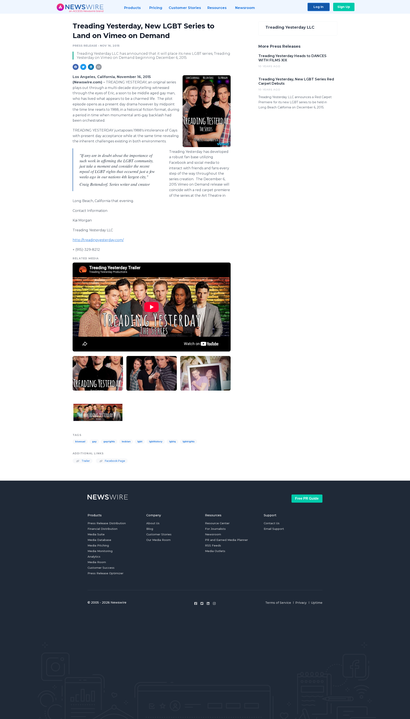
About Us (153, 523)
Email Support (274, 528)
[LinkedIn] (208, 603)
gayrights (109, 441)
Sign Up (343, 7)
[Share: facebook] (75, 67)
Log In (318, 7)
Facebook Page (114, 460)
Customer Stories (158, 534)
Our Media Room (158, 540)
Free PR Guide (307, 498)
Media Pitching (98, 545)
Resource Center (217, 523)
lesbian (126, 441)
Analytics (94, 556)
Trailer (85, 460)
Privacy (301, 603)
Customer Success (101, 567)
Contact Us (272, 523)
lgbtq (172, 441)
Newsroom (213, 534)
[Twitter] (202, 603)
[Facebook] (195, 603)
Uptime (316, 603)
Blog (149, 528)
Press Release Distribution (107, 523)
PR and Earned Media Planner (226, 540)
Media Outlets (215, 551)
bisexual (80, 441)
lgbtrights (189, 441)
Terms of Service (278, 603)
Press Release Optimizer (105, 573)
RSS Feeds (213, 545)
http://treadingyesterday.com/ (98, 240)
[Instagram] (214, 603)
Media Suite (96, 534)
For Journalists (215, 528)
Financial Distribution (102, 528)
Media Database (99, 540)
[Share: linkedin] (91, 67)
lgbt (139, 441)
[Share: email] (98, 67)
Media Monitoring (100, 551)
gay (94, 441)
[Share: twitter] (83, 67)
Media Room (97, 562)
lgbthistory (155, 441)
